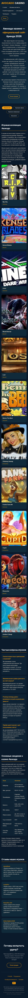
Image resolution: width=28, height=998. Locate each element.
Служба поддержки (8, 10)
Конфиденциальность (11, 979)
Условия (21, 979)
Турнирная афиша (19, 107)
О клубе (5, 7)
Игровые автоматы (15, 7)
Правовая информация (14, 111)
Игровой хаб (7, 107)
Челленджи (6, 14)
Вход (4, 18)
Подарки (13, 14)
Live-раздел (19, 10)
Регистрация (14, 96)
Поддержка (17, 976)
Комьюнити (14, 115)
